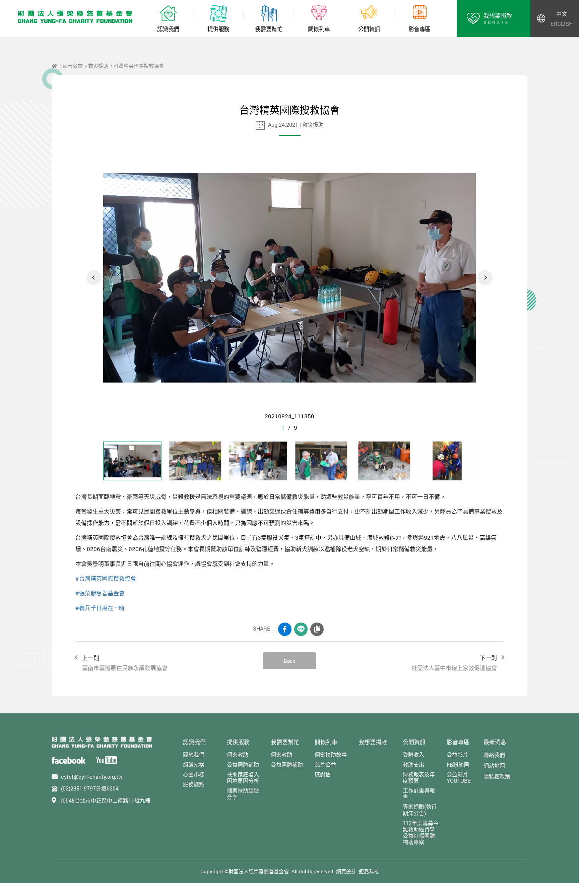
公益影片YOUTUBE (458, 777)
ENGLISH (561, 23)
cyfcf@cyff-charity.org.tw (91, 776)
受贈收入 (413, 754)
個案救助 (237, 754)
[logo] (102, 742)
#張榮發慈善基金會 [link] (100, 593)
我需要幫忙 (285, 742)
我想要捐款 (373, 742)
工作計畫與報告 (419, 793)
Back (289, 660)
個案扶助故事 (331, 754)
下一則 (454, 663)
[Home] (54, 65)
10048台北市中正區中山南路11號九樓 (105, 800)
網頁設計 (346, 871)
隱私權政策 (497, 776)
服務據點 (193, 784)
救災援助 (98, 65)
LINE (301, 629)
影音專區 (458, 742)
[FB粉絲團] (68, 760)
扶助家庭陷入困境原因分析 (243, 777)
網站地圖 (494, 765)
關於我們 (193, 754)
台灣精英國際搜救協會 (139, 65)
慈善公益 (73, 65)
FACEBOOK (285, 629)
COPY (317, 629)
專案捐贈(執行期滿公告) (420, 809)
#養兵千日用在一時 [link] (100, 608)
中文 (561, 13)
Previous (94, 277)
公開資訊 (414, 742)
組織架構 (193, 764)
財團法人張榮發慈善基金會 (75, 16)
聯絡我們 (494, 754)
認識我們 (194, 742)
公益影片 (457, 754)
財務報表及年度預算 (419, 777)
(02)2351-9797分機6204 (90, 788)
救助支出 (413, 764)
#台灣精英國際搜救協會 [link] (105, 578)
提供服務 (238, 742)
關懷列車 (326, 742)
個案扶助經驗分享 (243, 793)
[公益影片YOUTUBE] (106, 760)
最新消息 (495, 742)
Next (485, 277)
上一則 (125, 663)
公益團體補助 (243, 764)
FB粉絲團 (458, 764)
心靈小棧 (193, 774)
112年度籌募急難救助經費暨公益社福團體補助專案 (421, 832)
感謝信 (323, 774)
